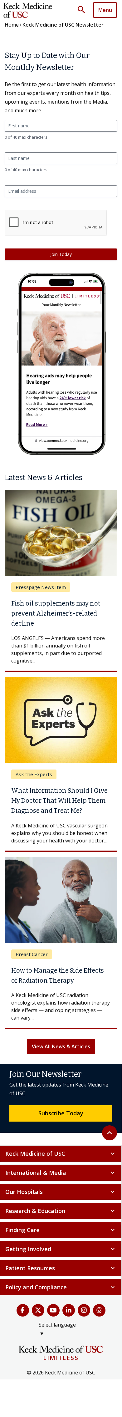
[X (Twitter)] (38, 1310)
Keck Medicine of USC (60, 1153)
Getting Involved (60, 1249)
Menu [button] (105, 10)
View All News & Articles (61, 1046)
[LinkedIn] (68, 1310)
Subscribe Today (60, 1113)
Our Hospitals (60, 1191)
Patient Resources (60, 1268)
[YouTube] (53, 1310)
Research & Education (60, 1211)
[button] (83, 10)
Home (12, 24)
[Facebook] (22, 1310)
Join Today (61, 254)
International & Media (60, 1172)
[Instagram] (83, 1310)
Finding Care (60, 1230)
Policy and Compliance (60, 1287)
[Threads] (99, 1310)
